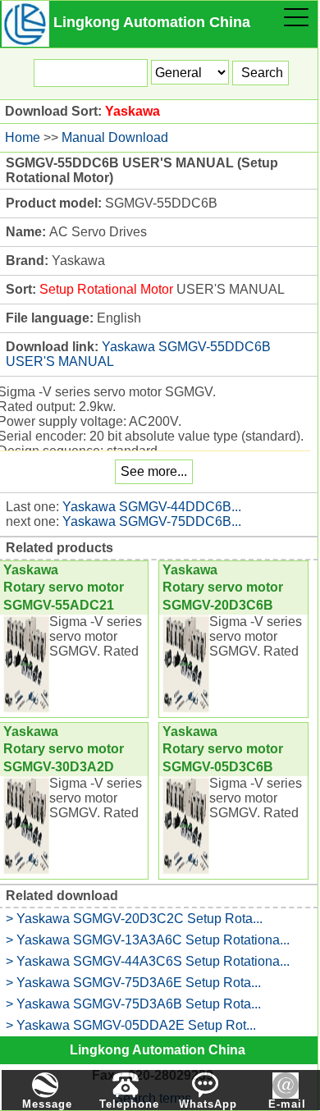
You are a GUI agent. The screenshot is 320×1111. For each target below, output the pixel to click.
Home (22, 137)
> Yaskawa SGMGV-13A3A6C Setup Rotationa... (148, 940)
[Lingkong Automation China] (25, 22)
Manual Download (115, 137)
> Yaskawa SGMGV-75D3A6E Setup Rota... (133, 983)
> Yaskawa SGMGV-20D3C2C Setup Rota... (134, 919)
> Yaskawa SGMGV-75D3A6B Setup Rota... (133, 1004)
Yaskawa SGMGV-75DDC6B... (151, 521)
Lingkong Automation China (157, 1050)
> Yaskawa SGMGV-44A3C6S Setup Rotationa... (148, 961)
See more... (154, 471)
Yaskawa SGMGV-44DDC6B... (151, 507)
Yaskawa (132, 111)
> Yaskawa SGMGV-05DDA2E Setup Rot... (131, 1025)
